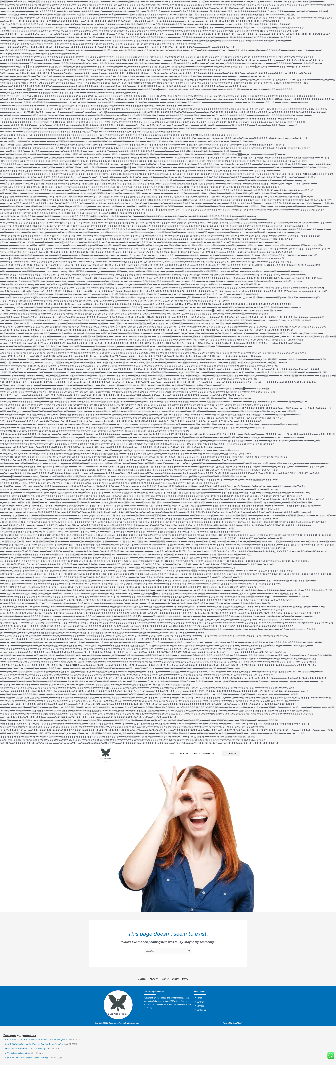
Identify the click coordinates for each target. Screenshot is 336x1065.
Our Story (183, 753)
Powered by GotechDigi (232, 1023)
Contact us (208, 753)
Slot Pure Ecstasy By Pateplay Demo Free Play (26, 1057)
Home (172, 753)
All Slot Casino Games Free (18, 1053)
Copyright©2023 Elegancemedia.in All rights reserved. (116, 1023)
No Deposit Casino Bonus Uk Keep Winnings (25, 1048)
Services (196, 753)
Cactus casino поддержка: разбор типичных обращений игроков (36, 1039)
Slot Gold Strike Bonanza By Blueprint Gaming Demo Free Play (34, 1044)
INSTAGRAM (154, 979)
